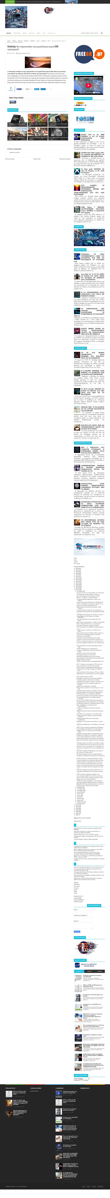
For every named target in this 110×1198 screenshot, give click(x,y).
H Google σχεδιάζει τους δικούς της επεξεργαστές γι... (90, 692)
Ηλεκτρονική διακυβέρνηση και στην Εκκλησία (88, 656)
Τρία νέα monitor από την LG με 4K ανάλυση (88, 666)
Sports (75, 889)
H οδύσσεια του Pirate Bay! (83, 636)
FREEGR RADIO (16, 33)
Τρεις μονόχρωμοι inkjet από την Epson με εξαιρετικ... (90, 776)
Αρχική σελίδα (37, 159)
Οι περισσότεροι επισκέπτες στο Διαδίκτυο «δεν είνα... (90, 690)
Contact (76, 561)
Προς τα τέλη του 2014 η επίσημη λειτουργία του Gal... (90, 777)
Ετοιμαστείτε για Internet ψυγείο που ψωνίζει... (69, 1109)
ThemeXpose (23, 1186)
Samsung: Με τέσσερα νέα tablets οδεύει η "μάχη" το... (90, 633)
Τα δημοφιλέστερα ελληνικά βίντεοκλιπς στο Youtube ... (90, 701)
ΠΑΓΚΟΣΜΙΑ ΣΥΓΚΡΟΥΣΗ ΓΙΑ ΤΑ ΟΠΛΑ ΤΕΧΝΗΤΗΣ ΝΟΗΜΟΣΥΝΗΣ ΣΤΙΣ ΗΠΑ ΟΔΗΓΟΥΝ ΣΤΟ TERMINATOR (92, 504)
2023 (77, 573)
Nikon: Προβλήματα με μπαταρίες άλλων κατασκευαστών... (87, 705)
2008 (77, 811)
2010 (77, 808)
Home (75, 558)
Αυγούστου (80, 792)
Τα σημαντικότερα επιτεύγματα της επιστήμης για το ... (90, 610)
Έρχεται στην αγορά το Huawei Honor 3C (87, 605)
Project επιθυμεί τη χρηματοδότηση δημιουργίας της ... (90, 667)
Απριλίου (79, 798)
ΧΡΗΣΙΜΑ (31, 33)
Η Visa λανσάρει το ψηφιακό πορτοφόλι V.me (88, 774)
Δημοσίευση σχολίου (15, 152)
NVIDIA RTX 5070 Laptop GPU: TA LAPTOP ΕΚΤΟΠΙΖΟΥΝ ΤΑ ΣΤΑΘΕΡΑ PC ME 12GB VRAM (92, 154)
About (75, 560)
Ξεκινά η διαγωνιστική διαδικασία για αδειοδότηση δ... (90, 602)
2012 (77, 805)
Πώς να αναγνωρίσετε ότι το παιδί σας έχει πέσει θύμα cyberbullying (70, 1137)
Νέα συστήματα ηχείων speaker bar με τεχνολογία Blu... (91, 658)
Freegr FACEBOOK (79, 900)
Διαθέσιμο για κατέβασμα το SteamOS (86, 686)
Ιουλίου (79, 793)
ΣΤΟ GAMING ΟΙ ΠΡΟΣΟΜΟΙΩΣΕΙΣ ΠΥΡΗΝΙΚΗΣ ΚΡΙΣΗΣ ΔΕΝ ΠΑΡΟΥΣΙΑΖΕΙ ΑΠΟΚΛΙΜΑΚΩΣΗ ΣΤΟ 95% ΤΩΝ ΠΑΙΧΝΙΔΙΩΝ (89, 190)
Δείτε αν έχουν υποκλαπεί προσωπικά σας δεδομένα (90, 727)
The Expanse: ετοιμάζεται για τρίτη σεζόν (70, 1145)
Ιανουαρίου (80, 803)
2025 (77, 570)
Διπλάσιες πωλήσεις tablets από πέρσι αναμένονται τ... (91, 733)
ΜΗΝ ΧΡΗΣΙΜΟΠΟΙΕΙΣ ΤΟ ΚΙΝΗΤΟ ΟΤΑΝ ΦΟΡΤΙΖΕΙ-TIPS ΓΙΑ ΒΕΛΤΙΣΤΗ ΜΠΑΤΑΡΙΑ (20, 1113)
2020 (77, 578)
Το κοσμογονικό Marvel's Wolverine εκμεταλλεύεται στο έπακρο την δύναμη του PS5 (87, 869)
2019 (77, 579)
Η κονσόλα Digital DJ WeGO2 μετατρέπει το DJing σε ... (91, 782)
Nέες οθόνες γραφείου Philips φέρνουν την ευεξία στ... (90, 750)
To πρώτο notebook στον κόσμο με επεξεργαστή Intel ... (91, 760)
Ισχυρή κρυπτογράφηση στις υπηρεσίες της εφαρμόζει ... (91, 738)
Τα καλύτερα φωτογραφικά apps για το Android (88, 634)
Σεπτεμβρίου (80, 790)
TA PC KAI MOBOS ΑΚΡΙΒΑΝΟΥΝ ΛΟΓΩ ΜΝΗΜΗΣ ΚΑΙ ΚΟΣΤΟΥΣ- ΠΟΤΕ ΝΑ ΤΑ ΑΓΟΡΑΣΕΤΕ (92, 355)
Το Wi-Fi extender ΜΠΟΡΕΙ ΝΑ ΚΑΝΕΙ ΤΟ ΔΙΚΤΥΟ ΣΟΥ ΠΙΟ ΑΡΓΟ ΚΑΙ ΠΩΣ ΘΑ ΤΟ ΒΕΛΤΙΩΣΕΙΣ (92, 391)
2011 (77, 806)
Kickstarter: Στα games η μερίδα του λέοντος (88, 625)
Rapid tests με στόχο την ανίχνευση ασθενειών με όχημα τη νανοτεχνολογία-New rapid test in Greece (70, 1127)
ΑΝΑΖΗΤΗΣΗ (51, 33)
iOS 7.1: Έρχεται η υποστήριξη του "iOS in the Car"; (90, 664)
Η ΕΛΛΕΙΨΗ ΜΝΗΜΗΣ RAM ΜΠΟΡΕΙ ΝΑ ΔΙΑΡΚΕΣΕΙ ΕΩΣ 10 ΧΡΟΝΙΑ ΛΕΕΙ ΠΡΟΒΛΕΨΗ (92, 372)
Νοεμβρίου (80, 787)
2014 (77, 588)
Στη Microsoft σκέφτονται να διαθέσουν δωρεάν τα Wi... (91, 703)
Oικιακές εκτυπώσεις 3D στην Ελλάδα (86, 653)
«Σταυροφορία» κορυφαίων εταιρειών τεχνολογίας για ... (91, 681)
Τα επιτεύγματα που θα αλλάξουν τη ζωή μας (88, 594)
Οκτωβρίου (80, 789)
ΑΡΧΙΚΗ (8, 33)
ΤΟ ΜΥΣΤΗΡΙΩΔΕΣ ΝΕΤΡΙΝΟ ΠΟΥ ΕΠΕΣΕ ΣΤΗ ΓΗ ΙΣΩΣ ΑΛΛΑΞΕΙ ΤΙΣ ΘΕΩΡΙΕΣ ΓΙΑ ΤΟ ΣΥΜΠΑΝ (92, 522)
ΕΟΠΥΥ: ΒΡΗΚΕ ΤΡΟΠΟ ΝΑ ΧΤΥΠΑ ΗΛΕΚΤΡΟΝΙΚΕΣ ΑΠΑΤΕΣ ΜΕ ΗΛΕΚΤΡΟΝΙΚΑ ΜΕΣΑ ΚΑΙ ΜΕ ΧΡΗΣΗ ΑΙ (92, 331)
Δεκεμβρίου (80, 591)
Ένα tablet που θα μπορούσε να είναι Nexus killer (89, 714)
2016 (77, 584)
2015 (77, 586)
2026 (77, 568)
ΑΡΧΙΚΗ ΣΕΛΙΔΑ (78, 901)
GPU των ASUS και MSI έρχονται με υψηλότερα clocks (19, 1093)
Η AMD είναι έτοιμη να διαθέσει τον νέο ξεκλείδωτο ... (90, 780)
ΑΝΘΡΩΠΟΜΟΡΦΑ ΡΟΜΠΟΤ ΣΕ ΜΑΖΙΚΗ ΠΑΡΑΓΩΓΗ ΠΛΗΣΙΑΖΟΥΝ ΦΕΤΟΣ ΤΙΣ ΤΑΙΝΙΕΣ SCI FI (92, 468)
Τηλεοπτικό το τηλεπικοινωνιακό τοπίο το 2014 (88, 637)
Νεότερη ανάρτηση (9, 159)
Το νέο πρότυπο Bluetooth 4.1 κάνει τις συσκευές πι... (90, 736)
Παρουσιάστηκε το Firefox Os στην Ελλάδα (87, 785)
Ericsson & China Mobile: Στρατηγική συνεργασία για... (90, 700)
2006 (77, 814)
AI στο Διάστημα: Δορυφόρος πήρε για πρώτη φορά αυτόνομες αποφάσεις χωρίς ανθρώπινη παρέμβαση (87, 853)
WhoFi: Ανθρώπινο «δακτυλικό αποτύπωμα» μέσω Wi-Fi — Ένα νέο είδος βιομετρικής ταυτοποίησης (89, 850)
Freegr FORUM (77, 898)
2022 (77, 575)
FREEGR (24, 33)
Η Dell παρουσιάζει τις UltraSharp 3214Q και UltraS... (90, 758)
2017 (77, 583)
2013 (77, 589)
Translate (86, 1080)
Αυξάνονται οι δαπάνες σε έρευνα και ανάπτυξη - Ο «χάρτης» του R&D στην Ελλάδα (87, 832)
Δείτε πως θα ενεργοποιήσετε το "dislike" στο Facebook (90, 622)
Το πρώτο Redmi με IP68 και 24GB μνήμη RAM (86, 839)
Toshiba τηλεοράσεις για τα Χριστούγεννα (87, 648)
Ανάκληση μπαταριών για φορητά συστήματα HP (70, 1092)
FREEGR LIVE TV (78, 896)
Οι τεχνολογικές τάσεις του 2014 (85, 676)
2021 (77, 576)
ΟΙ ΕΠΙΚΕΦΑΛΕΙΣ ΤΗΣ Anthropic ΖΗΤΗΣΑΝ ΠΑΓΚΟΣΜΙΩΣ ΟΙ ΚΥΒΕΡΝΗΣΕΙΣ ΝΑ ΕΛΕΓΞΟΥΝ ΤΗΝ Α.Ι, (89, 312)
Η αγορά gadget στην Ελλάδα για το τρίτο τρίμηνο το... (90, 729)
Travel (75, 893)
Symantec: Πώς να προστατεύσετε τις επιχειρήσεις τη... (90, 746)
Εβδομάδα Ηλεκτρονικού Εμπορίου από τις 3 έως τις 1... (91, 784)
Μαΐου (79, 797)
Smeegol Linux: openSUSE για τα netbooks (70, 1118)
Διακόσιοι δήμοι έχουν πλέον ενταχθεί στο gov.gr (86, 834)
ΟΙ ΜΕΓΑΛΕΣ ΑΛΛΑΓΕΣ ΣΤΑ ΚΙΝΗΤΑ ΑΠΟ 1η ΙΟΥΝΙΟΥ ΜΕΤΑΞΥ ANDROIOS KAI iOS (70, 1165)
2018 (77, 581)
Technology (77, 886)
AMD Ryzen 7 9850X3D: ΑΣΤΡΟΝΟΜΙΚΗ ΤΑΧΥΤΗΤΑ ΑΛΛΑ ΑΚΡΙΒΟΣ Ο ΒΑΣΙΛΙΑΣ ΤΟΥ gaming (92, 209)
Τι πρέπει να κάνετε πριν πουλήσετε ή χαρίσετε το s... (90, 639)
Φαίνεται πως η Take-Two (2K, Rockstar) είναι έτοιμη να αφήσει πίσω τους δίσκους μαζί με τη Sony (88, 879)
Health (75, 891)
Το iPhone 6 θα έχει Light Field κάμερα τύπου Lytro (89, 763)
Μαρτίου (79, 800)
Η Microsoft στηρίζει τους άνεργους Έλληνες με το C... (90, 769)
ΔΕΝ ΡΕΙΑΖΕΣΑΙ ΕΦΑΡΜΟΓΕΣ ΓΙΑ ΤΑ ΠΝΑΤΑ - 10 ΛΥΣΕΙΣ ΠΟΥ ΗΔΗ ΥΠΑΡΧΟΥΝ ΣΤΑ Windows (34, 1)
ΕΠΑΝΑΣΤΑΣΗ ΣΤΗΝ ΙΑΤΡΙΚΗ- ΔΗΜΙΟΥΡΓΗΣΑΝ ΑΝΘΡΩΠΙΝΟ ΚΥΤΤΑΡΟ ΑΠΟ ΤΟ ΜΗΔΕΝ (92, 486)
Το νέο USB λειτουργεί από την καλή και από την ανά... (91, 744)
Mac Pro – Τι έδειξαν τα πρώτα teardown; (87, 597)
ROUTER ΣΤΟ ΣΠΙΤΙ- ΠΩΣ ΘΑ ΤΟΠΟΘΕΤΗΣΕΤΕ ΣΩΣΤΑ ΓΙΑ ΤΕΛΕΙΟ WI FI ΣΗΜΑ (92, 427)
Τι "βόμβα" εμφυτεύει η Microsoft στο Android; (88, 680)
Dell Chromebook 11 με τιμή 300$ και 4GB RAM (88, 694)
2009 (77, 810)
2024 (77, 571)
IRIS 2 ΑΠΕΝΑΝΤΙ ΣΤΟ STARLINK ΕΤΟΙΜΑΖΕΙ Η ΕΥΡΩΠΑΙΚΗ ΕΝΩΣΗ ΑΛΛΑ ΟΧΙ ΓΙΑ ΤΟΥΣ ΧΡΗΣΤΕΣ (92, 450)
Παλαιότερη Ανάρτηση (64, 159)
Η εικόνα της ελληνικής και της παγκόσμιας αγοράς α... (90, 695)
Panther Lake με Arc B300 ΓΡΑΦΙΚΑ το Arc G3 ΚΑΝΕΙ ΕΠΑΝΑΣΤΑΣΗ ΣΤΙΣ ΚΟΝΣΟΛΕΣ (92, 137)
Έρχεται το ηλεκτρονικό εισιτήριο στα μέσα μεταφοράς (90, 765)
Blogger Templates (10, 1186)
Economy (76, 888)
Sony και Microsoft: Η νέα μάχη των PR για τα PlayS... (90, 672)
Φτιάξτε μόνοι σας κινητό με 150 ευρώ (86, 779)
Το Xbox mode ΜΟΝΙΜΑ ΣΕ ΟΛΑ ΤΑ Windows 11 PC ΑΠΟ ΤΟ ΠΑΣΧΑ (92, 171)
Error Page (100, 1186)
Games (38, 33)
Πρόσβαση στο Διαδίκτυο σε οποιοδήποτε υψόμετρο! (90, 735)
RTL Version (77, 563)
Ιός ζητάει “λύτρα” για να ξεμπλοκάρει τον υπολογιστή (90, 592)
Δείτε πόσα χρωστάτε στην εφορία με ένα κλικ (88, 596)
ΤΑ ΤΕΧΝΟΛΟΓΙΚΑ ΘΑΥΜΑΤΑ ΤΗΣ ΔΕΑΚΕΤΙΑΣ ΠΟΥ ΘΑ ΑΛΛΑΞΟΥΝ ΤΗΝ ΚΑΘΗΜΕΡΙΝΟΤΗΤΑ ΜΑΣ (70, 1175)
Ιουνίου (79, 795)
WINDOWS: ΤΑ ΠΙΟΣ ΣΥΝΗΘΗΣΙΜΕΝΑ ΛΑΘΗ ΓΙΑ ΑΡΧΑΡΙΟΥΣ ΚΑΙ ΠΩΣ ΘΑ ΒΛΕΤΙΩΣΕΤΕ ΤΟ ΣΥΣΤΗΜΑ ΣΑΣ (89, 257)
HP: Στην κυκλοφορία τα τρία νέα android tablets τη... (90, 754)
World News (77, 884)
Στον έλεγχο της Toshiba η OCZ (84, 752)
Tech (44, 33)
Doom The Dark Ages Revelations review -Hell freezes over (88, 867)
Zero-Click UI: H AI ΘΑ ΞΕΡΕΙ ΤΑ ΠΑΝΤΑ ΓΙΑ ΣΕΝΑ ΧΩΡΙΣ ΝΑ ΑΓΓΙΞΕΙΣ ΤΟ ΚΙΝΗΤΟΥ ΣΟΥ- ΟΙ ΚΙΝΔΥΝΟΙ (92, 276)
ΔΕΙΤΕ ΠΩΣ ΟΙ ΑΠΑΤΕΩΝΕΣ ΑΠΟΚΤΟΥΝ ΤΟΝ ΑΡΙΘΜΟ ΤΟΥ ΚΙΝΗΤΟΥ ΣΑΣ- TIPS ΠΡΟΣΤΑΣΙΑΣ (70, 1155)
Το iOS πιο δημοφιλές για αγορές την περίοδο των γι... (90, 604)
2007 (77, 813)
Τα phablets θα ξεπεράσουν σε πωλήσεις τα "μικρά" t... (90, 614)
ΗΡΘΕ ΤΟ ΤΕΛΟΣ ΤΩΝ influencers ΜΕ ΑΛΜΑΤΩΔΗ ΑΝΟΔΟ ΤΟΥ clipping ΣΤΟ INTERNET (20, 1102)
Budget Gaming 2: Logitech (83, 659)
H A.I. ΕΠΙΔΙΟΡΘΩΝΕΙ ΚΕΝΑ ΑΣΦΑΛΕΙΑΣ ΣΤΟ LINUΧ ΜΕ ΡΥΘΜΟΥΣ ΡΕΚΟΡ (92, 294)
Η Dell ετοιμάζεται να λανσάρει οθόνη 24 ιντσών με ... (90, 762)
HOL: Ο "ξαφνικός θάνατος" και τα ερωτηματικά (89, 623)
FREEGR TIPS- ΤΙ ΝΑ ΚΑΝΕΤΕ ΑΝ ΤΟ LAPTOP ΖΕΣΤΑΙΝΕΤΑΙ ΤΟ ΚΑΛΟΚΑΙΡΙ (92, 409)
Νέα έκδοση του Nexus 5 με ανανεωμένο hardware (89, 678)
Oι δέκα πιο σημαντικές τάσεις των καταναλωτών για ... (91, 641)
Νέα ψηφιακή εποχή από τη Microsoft (86, 654)
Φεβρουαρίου (80, 802)
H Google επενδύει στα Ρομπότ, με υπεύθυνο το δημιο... (91, 743)
